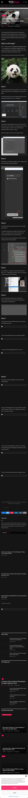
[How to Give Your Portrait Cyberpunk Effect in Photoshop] (5, 655)
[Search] (26, 2)
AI (2, 735)
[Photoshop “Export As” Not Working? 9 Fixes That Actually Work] (14, 543)
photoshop (7, 507)
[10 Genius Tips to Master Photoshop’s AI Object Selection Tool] (14, 565)
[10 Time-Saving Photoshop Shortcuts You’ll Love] (5, 696)
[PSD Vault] (14, 2)
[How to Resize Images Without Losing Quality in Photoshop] (14, 587)
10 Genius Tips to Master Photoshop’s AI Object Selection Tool (13, 749)
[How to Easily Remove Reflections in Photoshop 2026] (5, 703)
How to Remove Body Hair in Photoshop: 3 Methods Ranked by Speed (17, 647)
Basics (3, 15)
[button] (26, 776)
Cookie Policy (11, 796)
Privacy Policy (16, 796)
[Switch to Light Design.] (24, 2)
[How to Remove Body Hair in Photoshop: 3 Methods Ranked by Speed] (5, 647)
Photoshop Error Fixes (6, 714)
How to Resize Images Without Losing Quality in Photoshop (12, 769)
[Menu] (2, 2)
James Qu (5, 26)
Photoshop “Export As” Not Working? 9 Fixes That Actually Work (13, 728)
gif (2, 507)
